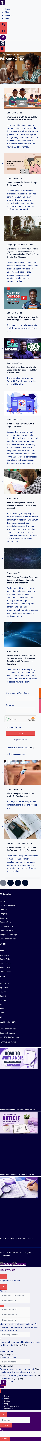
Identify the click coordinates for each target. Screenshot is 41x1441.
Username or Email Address (18, 693)
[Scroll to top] (3, 1383)
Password (10, 705)
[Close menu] (0, 1391)
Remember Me (14, 727)
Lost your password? (20, 740)
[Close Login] (3, 1286)
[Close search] (3, 1414)
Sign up (31, 748)
